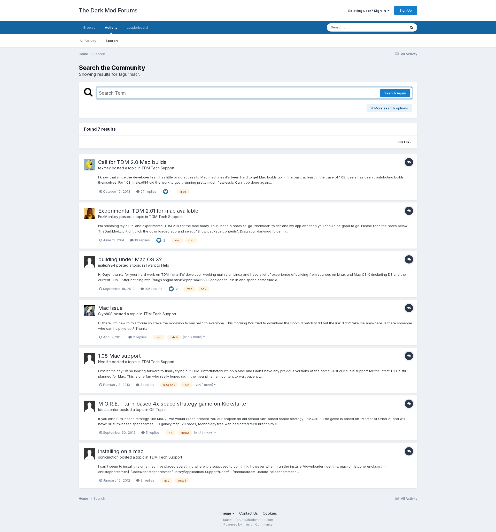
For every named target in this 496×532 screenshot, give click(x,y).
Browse (89, 27)
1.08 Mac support (119, 356)
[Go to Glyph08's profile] (89, 310)
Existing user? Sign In (368, 11)
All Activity (88, 41)
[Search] (411, 27)
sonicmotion (108, 457)
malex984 (106, 265)
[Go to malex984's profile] (89, 262)
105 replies (153, 289)
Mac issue (110, 308)
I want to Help (157, 265)
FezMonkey (108, 216)
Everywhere (390, 27)
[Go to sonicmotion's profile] (89, 454)
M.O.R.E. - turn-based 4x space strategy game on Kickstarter (173, 404)
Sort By (404, 142)
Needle (104, 361)
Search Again (395, 93)
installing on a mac (120, 451)
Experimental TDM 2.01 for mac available (148, 211)
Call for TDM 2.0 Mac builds (132, 162)
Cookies (270, 513)
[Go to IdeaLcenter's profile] (89, 406)
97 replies (148, 191)
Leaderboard (137, 27)
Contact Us (248, 513)
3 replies (146, 385)
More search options (390, 108)
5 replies (152, 432)
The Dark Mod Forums (108, 10)
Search (111, 41)
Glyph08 (105, 314)
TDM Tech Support (158, 168)
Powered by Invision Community (248, 524)
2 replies (139, 337)
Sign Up (406, 10)
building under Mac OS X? (130, 259)
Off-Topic (157, 409)
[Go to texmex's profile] (89, 164)
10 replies (142, 240)
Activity (111, 27)
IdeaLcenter (108, 409)
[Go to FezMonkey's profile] (89, 213)
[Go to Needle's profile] (89, 358)
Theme (225, 513)
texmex (104, 168)
